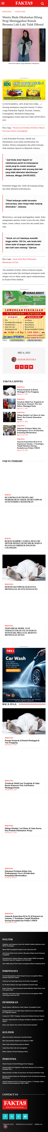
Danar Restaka (27, 359)
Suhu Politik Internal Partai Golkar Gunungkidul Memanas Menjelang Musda (23, 963)
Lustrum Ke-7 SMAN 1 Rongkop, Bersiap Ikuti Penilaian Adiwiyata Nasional (23, 1016)
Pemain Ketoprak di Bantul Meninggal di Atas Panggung (21, 588)
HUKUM (8, 495)
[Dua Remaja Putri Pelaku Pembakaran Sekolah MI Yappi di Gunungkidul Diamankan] (24, 478)
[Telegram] (30, 70)
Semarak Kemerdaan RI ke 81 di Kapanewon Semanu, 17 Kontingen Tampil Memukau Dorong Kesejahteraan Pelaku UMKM (30, 445)
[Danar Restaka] (14, 359)
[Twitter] (19, 70)
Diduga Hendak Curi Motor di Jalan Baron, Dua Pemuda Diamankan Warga (31, 417)
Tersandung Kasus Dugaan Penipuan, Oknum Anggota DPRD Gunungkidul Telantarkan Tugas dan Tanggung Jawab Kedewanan (23, 959)
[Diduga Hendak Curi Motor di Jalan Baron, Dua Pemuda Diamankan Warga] (9, 417)
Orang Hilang (34, 340)
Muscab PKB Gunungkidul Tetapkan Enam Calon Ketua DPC (19, 949)
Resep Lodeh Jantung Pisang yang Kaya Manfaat (15, 1044)
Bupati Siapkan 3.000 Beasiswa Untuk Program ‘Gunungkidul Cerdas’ (21, 1007)
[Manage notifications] (5, 1127)
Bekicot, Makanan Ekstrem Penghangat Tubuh (15, 1051)
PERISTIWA (20, 12)
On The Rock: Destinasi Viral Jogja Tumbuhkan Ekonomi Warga (20, 984)
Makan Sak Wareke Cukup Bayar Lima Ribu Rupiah (17, 1037)
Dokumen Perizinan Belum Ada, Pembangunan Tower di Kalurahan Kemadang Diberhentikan (30, 430)
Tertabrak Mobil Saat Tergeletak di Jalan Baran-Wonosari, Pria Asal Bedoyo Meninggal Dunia (30, 404)
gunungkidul (17, 340)
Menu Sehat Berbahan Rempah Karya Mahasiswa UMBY (17, 1040)
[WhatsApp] (36, 70)
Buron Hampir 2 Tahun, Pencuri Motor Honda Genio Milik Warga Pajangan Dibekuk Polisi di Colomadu (23, 544)
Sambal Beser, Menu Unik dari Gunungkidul (14, 1048)
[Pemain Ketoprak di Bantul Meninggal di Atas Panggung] (9, 390)
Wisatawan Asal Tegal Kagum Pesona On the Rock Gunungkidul (20, 981)
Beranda (7, 12)
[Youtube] (31, 367)
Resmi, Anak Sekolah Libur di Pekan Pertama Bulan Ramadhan (19, 1025)
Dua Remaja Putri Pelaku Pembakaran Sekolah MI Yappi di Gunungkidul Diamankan (23, 499)
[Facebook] (25, 70)
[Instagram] (22, 367)
